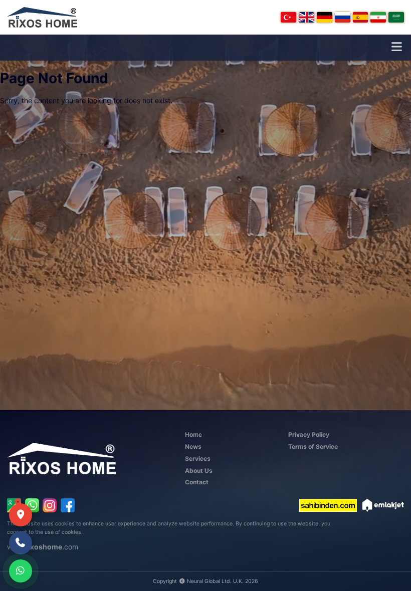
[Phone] (20, 542)
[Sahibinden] (328, 505)
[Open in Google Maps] (20, 514)
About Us (199, 470)
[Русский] (342, 17)
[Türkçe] (288, 17)
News (193, 446)
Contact (197, 482)
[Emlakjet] (383, 505)
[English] (306, 17)
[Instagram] (50, 505)
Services (198, 458)
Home (193, 434)
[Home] (42, 17)
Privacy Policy (308, 434)
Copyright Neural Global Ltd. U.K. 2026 (205, 581)
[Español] (360, 17)
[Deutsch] (324, 17)
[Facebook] (68, 505)
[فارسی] (378, 17)
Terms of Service (313, 446)
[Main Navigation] (396, 47)
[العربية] (396, 17)
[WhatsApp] (32, 505)
